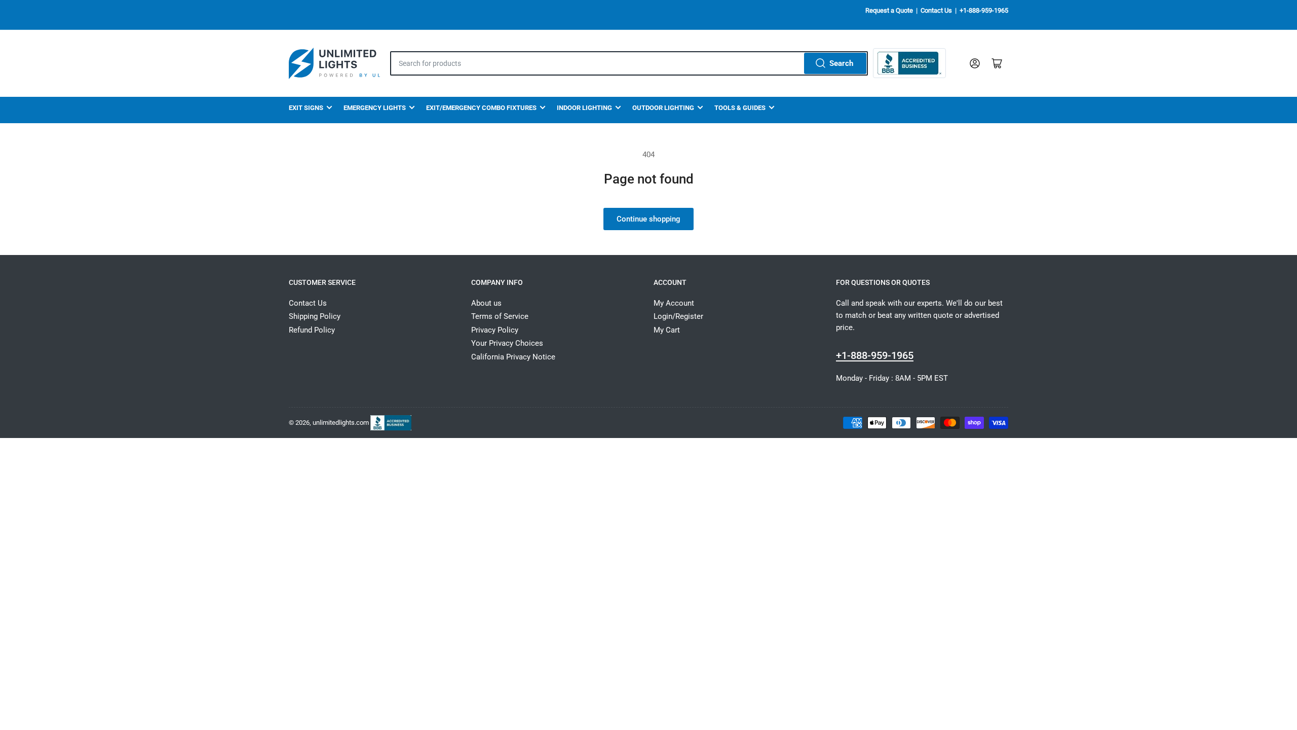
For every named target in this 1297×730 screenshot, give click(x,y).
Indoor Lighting (584, 108)
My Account (674, 303)
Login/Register (678, 316)
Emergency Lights (375, 108)
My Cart (667, 330)
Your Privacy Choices (507, 343)
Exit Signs (306, 108)
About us (486, 303)
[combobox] (629, 63)
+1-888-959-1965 (984, 10)
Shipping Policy (314, 316)
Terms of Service (499, 316)
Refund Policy (312, 330)
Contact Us (936, 10)
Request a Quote (889, 10)
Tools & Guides (740, 108)
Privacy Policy (494, 330)
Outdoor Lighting (663, 108)
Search (841, 63)
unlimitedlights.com (341, 422)
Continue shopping (648, 219)
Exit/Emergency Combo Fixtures (481, 108)
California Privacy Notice (513, 356)
